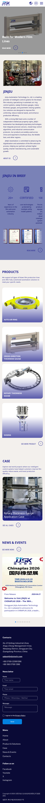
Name (5, 676)
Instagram (7, 780)
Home (5, 736)
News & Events (9, 752)
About (5, 740)
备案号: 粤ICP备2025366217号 (13, 800)
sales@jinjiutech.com (12, 656)
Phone (5, 694)
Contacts (7, 756)
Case (5, 748)
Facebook (7, 769)
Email (5, 685)
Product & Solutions (12, 744)
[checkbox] (3, 715)
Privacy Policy (20, 715)
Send (12, 722)
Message (6, 703)
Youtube (6, 773)
